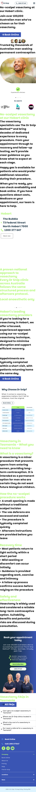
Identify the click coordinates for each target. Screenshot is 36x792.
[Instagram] (8, 748)
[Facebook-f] (3, 748)
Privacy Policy (19, 789)
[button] (15, 97)
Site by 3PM (27, 789)
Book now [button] (6, 236)
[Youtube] (12, 748)
